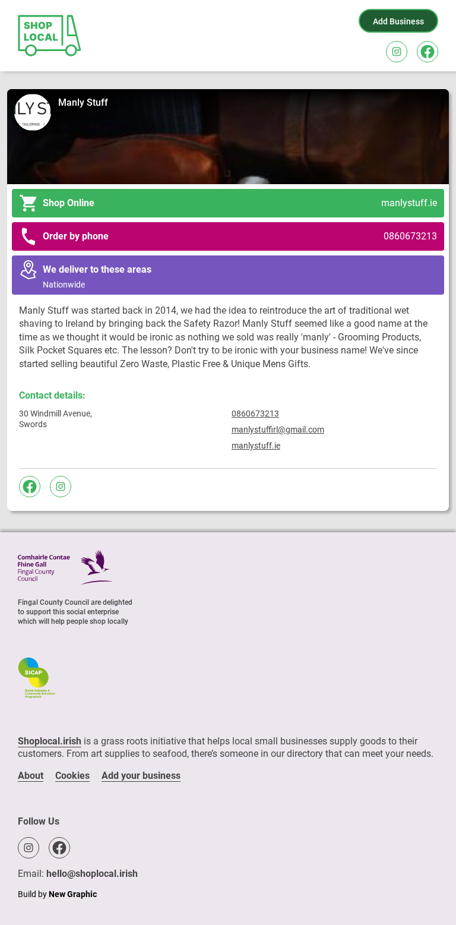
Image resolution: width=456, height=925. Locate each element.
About (30, 775)
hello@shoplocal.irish (92, 873)
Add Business (398, 21)
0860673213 (255, 413)
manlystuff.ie (256, 445)
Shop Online (240, 203)
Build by (57, 894)
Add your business (141, 775)
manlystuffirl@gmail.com (278, 429)
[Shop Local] (50, 35)
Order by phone (240, 236)
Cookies (72, 775)
